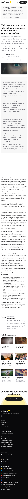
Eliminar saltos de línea (6, 442)
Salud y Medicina (5, 22)
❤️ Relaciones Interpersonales (8, 475)
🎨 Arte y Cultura (5, 459)
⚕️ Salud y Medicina (6, 477)
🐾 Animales (4, 457)
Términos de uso (5, 426)
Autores (3, 424)
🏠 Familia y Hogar (5, 466)
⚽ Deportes (4, 461)
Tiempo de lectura (5, 438)
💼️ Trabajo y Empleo (6, 487)
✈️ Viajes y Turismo (5, 489)
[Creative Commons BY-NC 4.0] (2, 416)
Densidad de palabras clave (7, 437)
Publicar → (23, 2)
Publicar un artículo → (14, 399)
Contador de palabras (6, 431)
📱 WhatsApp (17, 60)
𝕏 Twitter (10, 60)
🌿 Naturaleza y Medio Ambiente (9, 473)
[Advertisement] (14, 166)
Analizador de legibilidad (7, 433)
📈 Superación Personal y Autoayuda (9, 482)
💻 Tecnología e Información (8, 484)
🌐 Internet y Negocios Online (8, 470)
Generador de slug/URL (7, 444)
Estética (12, 22)
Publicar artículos (5, 422)
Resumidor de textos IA (6, 448)
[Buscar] (17, 2)
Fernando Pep (10, 54)
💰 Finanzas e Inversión (6, 468)
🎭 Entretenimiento (6, 464)
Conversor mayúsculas (6, 440)
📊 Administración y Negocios (8, 454)
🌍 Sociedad (4, 480)
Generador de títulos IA (6, 446)
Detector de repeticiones (7, 435)
